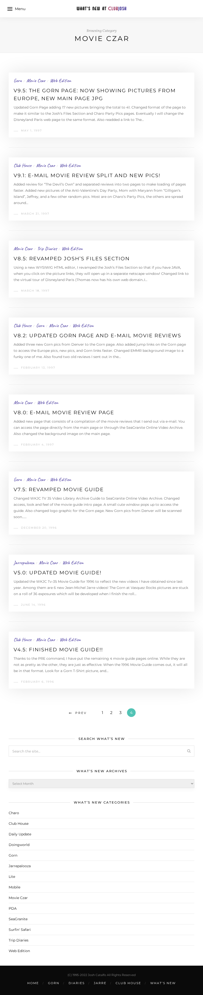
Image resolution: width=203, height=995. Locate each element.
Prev (81, 713)
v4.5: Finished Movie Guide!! (58, 650)
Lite (12, 876)
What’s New (163, 983)
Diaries (77, 983)
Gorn (18, 80)
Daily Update (20, 834)
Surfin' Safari (20, 929)
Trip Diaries (47, 248)
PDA (13, 908)
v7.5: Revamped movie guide (59, 489)
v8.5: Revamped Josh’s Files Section (72, 259)
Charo (14, 813)
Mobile (14, 887)
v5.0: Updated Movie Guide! (58, 573)
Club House (22, 165)
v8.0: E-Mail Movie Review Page (64, 412)
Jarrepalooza (24, 563)
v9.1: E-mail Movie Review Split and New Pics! (87, 175)
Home (33, 983)
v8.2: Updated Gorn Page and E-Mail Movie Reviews (97, 335)
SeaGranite (18, 919)
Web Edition (60, 80)
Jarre (100, 983)
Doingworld (19, 845)
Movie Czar (35, 80)
